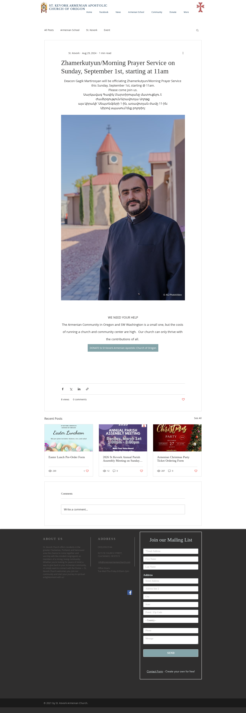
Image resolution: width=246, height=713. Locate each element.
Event (107, 30)
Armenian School (69, 30)
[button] (197, 30)
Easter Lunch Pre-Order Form (67, 457)
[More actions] (183, 53)
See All (198, 418)
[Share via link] (87, 389)
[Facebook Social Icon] (129, 592)
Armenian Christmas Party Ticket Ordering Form (173, 458)
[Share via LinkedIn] (79, 389)
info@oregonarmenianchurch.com (114, 562)
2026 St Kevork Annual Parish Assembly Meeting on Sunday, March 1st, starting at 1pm (121, 458)
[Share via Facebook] (62, 389)
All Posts (49, 30)
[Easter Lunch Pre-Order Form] (69, 437)
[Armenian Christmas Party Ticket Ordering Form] (177, 437)
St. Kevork (91, 30)
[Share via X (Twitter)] (70, 389)
